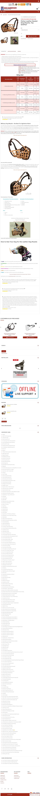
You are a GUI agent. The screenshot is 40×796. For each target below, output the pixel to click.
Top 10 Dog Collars (5, 680)
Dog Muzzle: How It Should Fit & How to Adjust (9, 640)
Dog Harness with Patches (6, 502)
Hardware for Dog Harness (6, 532)
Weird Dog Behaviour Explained (7, 682)
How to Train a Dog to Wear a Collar (8, 550)
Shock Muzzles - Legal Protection (7, 588)
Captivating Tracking (5, 707)
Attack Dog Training (5, 453)
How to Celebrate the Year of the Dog (8, 442)
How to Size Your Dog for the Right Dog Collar (9, 761)
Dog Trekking (4, 512)
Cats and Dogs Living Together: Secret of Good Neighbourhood (12, 626)
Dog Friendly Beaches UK (6, 718)
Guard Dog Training (5, 529)
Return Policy (2, 778)
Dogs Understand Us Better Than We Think (9, 720)
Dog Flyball (4, 496)
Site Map (1, 781)
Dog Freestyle (4, 497)
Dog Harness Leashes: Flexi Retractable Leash (9, 699)
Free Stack (4, 693)
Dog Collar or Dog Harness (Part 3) (7, 632)
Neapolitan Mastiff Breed (6, 667)
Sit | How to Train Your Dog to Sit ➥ (8, 734)
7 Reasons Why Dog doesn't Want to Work (9, 451)
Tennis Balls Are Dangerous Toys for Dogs (9, 723)
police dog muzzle (12, 276)
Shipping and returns (12, 51)
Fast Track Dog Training (6, 524)
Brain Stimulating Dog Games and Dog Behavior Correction (11, 467)
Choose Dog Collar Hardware (7, 478)
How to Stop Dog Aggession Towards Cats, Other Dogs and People (13, 659)
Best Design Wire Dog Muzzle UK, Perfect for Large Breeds (30, 334)
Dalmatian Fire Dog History (6, 483)
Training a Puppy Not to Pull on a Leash (8, 599)
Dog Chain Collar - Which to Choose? (8, 486)
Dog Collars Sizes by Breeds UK (7, 704)
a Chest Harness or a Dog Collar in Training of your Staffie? (11, 721)
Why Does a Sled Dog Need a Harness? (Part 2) (9, 618)
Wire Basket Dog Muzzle (6, 702)
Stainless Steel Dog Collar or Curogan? (8, 594)
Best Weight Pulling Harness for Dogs (8, 464)
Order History (16, 775)
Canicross (3, 472)
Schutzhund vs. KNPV (5, 582)
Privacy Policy (2, 776)
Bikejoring (4, 466)
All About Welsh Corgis (6, 623)
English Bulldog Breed (6, 523)
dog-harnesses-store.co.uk (12, 792)
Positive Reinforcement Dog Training (8, 671)
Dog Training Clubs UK (6, 439)
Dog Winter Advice (5, 647)
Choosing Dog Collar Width (6, 482)
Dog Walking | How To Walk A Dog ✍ (8, 729)
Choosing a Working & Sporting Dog (8, 691)
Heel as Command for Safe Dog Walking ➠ (9, 733)
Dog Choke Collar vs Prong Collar (7, 488)
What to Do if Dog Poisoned (6, 683)
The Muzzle (4, 685)
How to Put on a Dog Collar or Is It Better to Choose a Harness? (12, 706)
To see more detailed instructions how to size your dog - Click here (20, 274)
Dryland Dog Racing (5, 521)
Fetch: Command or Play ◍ (6, 740)
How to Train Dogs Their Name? (7, 553)
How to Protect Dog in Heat (6, 658)
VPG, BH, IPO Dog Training (6, 604)
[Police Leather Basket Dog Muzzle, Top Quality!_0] (4, 40)
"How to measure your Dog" (20, 64)
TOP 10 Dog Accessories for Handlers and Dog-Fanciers (11, 745)
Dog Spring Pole (5, 510)
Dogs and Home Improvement (7, 518)
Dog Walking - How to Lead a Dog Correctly (9, 515)
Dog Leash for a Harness (6, 701)
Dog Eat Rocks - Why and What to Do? (8, 494)
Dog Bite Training (5, 485)
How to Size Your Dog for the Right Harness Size (10, 760)
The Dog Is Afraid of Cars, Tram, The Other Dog (9, 596)
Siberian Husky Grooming (6, 674)
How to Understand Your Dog (7, 558)
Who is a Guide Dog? (5, 615)
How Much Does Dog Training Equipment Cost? (10, 536)
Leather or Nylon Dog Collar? (7, 561)
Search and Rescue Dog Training (7, 583)
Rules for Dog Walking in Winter (7, 726)
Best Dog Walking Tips (6, 459)
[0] (37, 9)
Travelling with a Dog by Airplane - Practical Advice (10, 602)
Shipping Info (2, 775)
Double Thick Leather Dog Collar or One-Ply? (9, 520)
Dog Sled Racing (5, 509)
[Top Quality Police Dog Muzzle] (20, 183)
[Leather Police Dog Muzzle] (20, 229)
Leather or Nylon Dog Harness (7, 563)
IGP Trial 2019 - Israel (5, 443)
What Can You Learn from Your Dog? (8, 607)
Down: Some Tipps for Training (7, 736)
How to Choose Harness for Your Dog (8, 717)
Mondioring (4, 567)
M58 (15, 132)
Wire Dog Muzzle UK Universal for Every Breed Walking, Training (10, 334)
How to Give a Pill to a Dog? (6, 547)
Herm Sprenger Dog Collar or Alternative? (9, 534)
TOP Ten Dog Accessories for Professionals (9, 747)
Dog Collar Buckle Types (6, 489)
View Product (11, 337)
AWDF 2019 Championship (6, 435)
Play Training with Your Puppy (7, 728)
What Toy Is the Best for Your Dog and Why (9, 610)
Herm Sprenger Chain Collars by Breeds (8, 440)
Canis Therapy (4, 474)
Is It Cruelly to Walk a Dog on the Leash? (8, 666)
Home (1, 14)
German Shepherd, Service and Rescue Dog (9, 528)
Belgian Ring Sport (5, 455)
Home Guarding (5, 712)
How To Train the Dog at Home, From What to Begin (10, 752)
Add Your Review (30, 38)
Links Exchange (4, 694)
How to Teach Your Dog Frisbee (7, 725)
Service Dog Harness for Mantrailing (8, 586)
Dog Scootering (4, 507)
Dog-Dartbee (4, 517)
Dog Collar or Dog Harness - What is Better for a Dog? (10, 491)
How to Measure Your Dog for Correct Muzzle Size (10, 763)
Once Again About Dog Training (7, 569)
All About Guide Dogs (5, 621)
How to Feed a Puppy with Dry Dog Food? (9, 544)
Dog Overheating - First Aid (6, 642)
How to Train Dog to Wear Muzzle (7, 551)
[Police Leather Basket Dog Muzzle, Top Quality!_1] (15, 40)
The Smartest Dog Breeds (6, 679)
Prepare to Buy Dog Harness (7, 709)
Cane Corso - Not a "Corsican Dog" (7, 470)
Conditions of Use (3, 779)
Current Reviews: (23, 38)
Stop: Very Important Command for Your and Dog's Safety (11, 739)
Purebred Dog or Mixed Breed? (7, 672)
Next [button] (18, 40)
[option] (4, 40)
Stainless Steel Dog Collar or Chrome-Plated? (9, 593)
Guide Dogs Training (5, 531)
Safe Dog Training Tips (6, 580)
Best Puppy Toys (5, 463)
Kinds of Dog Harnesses (6, 715)
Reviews (19, 51)
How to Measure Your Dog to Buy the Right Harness (10, 714)
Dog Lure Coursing (5, 504)
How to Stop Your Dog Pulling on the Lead (9, 548)
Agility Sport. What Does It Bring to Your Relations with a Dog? (12, 750)
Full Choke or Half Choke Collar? (7, 526)
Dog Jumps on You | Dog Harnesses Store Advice (10, 696)
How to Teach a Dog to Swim (7, 661)
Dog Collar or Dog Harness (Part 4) (7, 634)
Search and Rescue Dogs (6, 585)
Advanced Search (4, 353)
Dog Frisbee (4, 499)
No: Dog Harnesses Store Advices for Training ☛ (10, 744)
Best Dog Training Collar (6, 458)
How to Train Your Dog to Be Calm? (8, 663)
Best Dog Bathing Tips (6, 625)
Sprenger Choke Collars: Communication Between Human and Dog (13, 591)
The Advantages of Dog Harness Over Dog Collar (10, 677)
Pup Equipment (4, 575)
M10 (12, 132)
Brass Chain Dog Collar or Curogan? (8, 469)
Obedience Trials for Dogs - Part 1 (7, 669)
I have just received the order (11, 411)
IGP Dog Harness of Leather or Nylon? (8, 559)
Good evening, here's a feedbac (12, 404)
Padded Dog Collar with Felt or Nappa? (8, 571)
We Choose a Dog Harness (6, 688)
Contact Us (2, 782)
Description (3, 51)
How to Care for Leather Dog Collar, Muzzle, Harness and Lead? (12, 652)
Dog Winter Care (5, 648)
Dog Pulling (4, 505)
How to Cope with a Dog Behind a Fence (8, 542)
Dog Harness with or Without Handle (8, 501)
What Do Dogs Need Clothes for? (7, 690)
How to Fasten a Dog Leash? (6, 656)
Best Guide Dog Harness (6, 461)
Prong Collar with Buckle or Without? (8, 574)
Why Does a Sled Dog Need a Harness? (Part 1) (9, 617)
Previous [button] (1, 40)
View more (4, 421)
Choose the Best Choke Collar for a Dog (8, 480)
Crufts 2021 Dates (5, 437)
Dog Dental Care (5, 636)
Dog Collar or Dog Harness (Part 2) (7, 631)
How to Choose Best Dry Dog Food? (8, 653)
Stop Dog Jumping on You (6, 675)
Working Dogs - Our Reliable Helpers (8, 620)
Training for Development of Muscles (8, 601)
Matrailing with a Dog (5, 753)
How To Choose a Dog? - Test (7, 537)
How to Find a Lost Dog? (6, 545)
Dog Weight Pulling (5, 645)
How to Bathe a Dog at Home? (7, 650)
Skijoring (3, 450)
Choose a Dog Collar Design (6, 475)
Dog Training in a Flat (5, 644)
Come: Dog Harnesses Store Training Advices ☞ (10, 742)
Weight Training (5, 605)
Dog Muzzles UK (5, 14)
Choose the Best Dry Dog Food (7, 628)
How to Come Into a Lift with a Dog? (8, 655)
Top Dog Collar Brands (6, 598)
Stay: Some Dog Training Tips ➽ (7, 737)
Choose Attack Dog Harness (6, 477)
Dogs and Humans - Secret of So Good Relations (10, 731)
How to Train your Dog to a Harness (8, 555)
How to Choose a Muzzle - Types (7, 539)
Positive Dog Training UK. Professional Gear (9, 748)
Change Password (17, 776)
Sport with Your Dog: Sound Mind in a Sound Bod (10, 590)
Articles (3, 434)
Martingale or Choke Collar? (6, 564)
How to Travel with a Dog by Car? (7, 556)
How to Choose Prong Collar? (7, 540)
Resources (4, 448)
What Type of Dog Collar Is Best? (7, 612)
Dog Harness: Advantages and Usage (8, 710)
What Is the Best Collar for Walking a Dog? (9, 609)
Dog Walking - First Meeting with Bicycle (8, 513)
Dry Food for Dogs (5, 686)
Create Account (16, 778)
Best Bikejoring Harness (6, 456)
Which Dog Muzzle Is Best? (6, 613)
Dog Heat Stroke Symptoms (6, 639)
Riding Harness (4, 578)
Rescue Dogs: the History (6, 577)
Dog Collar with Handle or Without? (8, 493)
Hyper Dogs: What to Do (6, 664)
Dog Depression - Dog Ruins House (8, 637)
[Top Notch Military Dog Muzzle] (20, 148)
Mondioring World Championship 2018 (8, 445)
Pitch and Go (4, 572)
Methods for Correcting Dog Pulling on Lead (9, 566)
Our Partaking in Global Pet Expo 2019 (8, 447)
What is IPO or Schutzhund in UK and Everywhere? (10, 698)
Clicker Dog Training (5, 629)
